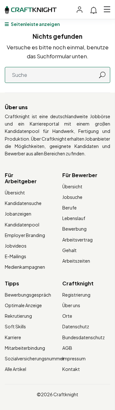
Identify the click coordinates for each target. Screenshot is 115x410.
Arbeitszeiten (76, 261)
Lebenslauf (73, 218)
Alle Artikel (15, 369)
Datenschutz (75, 326)
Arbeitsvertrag (77, 239)
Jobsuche (72, 197)
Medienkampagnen (25, 267)
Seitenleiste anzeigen (35, 24)
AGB (67, 348)
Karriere (13, 337)
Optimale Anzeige (23, 305)
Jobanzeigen (18, 214)
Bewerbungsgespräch (28, 295)
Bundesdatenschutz (83, 337)
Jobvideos (16, 246)
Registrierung (76, 295)
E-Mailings (15, 256)
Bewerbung (74, 229)
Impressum (74, 358)
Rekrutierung (18, 316)
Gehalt (69, 250)
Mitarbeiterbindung (25, 348)
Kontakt (71, 369)
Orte (67, 316)
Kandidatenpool (22, 224)
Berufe (69, 207)
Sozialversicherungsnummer (34, 358)
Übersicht (15, 192)
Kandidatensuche (23, 203)
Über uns (71, 305)
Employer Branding (25, 235)
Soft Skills (15, 326)
